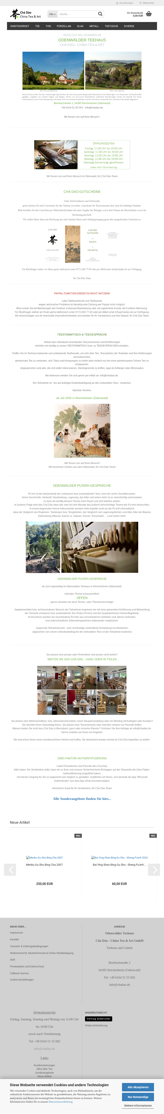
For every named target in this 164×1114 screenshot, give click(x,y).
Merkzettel (148, 3)
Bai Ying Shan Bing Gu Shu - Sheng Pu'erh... (119, 864)
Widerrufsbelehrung (96, 1025)
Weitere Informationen (138, 1105)
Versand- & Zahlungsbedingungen (29, 946)
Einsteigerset (19, 26)
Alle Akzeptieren (138, 1087)
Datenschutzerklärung (61, 1101)
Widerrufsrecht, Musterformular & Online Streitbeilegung (41, 953)
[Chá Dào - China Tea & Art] (26, 14)
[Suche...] (100, 14)
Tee (37, 26)
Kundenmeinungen (44, 1065)
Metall (94, 26)
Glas (80, 26)
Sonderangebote (44, 1072)
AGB (12, 959)
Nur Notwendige (138, 1097)
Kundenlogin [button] (125, 3)
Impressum (16, 932)
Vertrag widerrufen (98, 1018)
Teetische (111, 26)
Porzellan (64, 26)
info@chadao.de (119, 984)
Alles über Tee (44, 1068)
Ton (48, 26)
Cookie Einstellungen (22, 979)
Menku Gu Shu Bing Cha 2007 (44, 864)
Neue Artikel (44, 1076)
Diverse (129, 26)
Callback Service (19, 973)
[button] (10, 870)
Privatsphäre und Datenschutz (27, 966)
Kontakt (14, 939)
